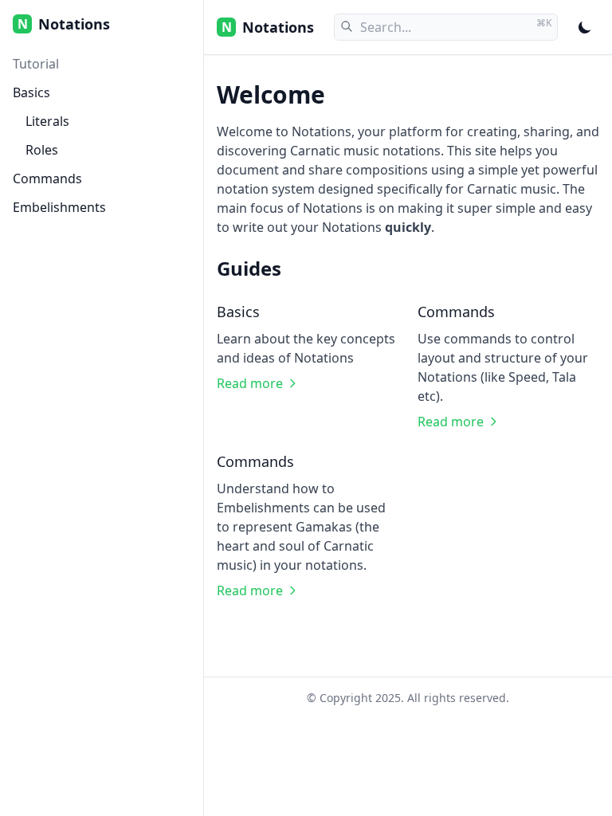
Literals (47, 121)
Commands (47, 178)
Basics (31, 92)
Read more (250, 383)
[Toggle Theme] (585, 27)
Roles (42, 150)
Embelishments (59, 207)
